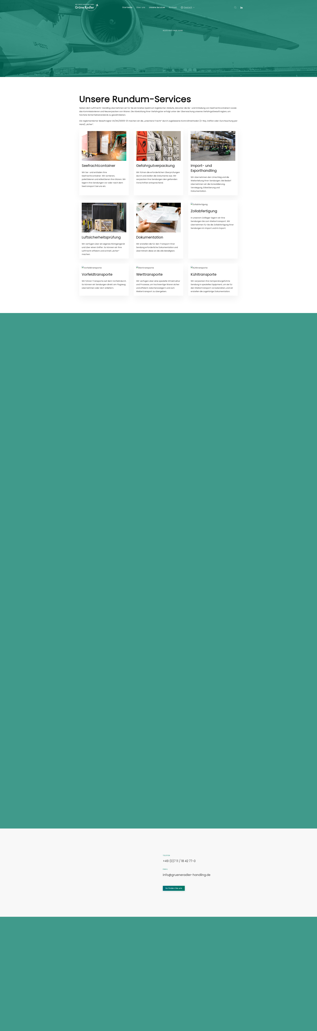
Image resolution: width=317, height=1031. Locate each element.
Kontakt (173, 7)
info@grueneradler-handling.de (186, 875)
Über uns (140, 7)
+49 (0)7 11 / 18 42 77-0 (179, 861)
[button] (188, 7)
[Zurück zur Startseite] (86, 7)
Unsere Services (157, 7)
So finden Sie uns (173, 888)
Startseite (127, 7)
